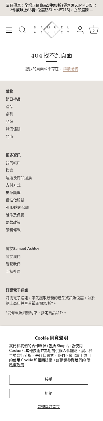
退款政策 (13, 222)
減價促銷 (13, 129)
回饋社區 (13, 271)
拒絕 (48, 393)
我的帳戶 (13, 162)
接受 (48, 379)
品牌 (9, 121)
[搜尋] (22, 30)
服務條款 (13, 230)
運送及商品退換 (19, 177)
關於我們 (13, 256)
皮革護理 (13, 192)
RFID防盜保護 (17, 207)
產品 (9, 106)
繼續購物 (70, 68)
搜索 (9, 170)
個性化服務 (15, 200)
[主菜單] (9, 30)
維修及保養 (15, 215)
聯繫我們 (13, 264)
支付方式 (13, 185)
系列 (9, 114)
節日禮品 (13, 99)
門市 (9, 136)
